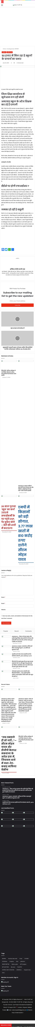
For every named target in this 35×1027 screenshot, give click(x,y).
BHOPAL (4, 958)
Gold (17, 961)
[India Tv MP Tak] (17, 5)
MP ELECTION (5, 967)
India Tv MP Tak (28, 999)
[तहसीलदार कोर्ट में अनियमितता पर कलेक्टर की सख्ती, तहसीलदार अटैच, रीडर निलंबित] (28, 828)
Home (4, 48)
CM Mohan (4, 961)
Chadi (20, 958)
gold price (22, 961)
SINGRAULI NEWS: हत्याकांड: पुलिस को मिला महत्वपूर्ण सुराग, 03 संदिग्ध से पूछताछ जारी (22, 647)
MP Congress (23, 964)
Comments (28, 631)
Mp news (13, 967)
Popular (5, 631)
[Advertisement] (17, 27)
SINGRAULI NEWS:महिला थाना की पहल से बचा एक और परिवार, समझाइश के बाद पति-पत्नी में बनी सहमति (25, 488)
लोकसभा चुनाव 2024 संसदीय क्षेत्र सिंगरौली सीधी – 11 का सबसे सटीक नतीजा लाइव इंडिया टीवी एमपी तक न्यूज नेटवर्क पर (22, 673)
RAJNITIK (19, 967)
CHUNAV (26, 958)
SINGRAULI (19, 969)
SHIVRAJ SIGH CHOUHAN (8, 969)
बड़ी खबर (17, 48)
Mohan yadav (15, 964)
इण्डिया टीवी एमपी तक (17, 269)
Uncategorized (10, 48)
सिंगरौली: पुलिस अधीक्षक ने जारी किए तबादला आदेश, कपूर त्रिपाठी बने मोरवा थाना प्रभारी (8, 373)
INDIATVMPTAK (5, 964)
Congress (11, 961)
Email (3, 603)
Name (3, 597)
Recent (17, 631)
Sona (3, 972)
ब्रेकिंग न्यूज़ (10, 52)
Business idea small (12, 958)
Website (3, 609)
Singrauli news (27, 969)
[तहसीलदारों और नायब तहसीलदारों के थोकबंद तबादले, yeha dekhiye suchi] (6, 656)
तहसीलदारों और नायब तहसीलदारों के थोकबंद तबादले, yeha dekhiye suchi (22, 655)
